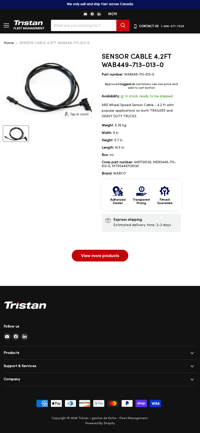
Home (9, 43)
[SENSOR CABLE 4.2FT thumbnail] (16, 133)
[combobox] (83, 25)
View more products (100, 255)
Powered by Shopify (100, 423)
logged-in (127, 84)
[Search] (123, 25)
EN (110, 14)
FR (115, 14)
